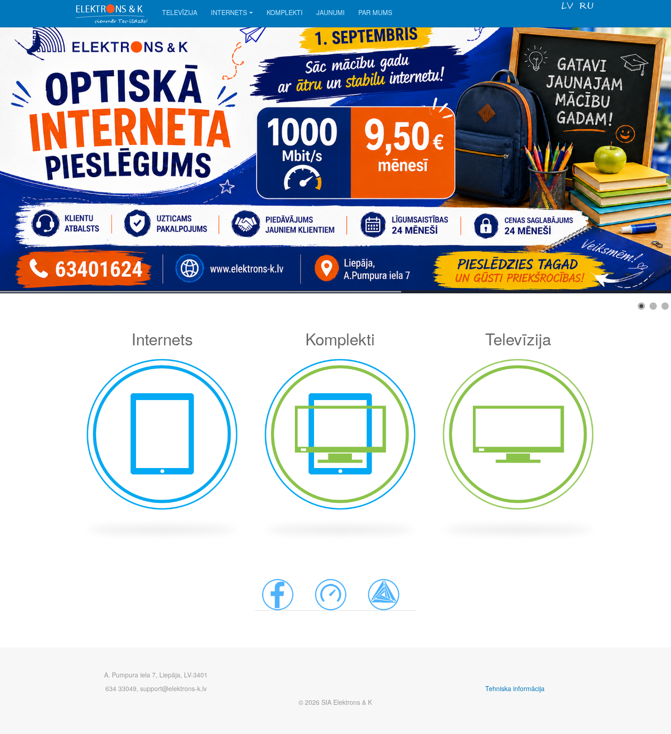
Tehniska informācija (515, 688)
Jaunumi (330, 12)
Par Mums (375, 12)
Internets (229, 12)
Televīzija (179, 12)
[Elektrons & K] (111, 12)
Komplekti (285, 12)
